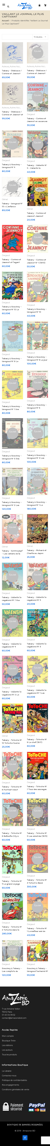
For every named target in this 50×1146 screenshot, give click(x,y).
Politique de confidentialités (14, 1080)
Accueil (5, 20)
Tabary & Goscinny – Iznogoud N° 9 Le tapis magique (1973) (12, 361)
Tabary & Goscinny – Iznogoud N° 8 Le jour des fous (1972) (37, 360)
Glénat (5, 199)
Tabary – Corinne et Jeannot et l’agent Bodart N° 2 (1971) (11, 262)
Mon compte (8, 1036)
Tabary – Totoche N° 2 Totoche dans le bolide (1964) (12, 930)
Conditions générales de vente (15, 1089)
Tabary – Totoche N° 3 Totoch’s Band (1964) (37, 883)
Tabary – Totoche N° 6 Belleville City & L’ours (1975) (12, 836)
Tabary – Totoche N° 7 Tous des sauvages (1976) (37, 789)
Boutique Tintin (9, 1041)
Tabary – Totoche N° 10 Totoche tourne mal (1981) (12, 743)
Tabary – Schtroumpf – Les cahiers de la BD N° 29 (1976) (12, 554)
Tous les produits (9, 1054)
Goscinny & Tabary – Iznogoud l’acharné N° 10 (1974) (37, 971)
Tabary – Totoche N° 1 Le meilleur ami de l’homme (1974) (37, 931)
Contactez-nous (9, 1075)
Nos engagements (10, 1085)
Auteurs (5, 66)
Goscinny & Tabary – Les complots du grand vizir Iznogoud (12, 971)
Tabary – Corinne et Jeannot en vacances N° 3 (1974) (37, 121)
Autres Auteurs (16, 66)
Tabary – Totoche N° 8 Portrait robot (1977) (12, 789)
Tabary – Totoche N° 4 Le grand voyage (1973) (12, 884)
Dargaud (31, 114)
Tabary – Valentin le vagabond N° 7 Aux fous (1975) (11, 600)
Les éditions (7, 1045)
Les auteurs (7, 1050)
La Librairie (6, 1071)
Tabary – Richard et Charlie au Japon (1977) (37, 553)
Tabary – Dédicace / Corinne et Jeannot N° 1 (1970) (37, 73)
